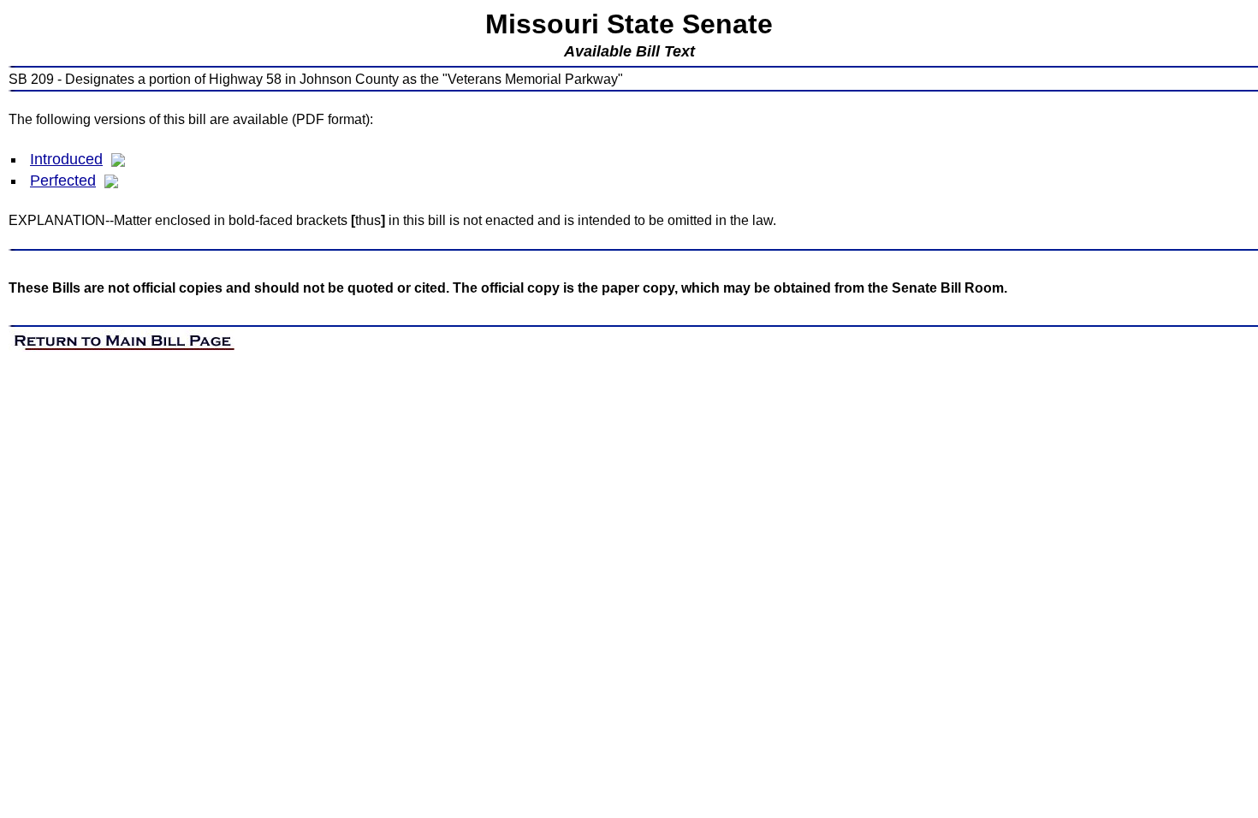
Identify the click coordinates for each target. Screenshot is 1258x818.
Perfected (63, 180)
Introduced (66, 159)
